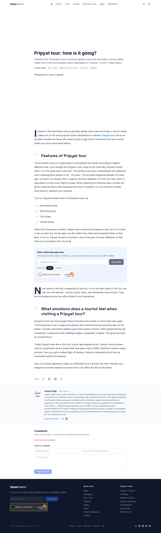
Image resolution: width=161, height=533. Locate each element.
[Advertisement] (80, 29)
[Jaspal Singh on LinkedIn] (67, 419)
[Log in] (149, 4)
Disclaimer (88, 526)
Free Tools (88, 498)
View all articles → (52, 419)
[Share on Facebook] (49, 379)
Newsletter (113, 4)
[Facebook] (139, 526)
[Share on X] (43, 379)
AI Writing (124, 494)
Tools (67, 4)
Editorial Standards (91, 512)
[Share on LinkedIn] (55, 379)
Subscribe (116, 262)
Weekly (59, 268)
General (93, 68)
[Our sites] (25, 4)
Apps (102, 4)
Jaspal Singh (40, 68)
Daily (50, 268)
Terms (79, 526)
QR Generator (126, 505)
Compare (87, 501)
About (86, 508)
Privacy (72, 526)
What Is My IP (125, 512)
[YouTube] (146, 526)
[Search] (144, 4)
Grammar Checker (127, 491)
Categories (88, 494)
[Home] (51, 4)
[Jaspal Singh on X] (63, 419)
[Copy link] (61, 379)
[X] (136, 526)
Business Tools (89, 4)
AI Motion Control (127, 498)
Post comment (43, 472)
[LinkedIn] (143, 526)
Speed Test (125, 508)
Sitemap (97, 526)
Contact (87, 515)
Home (86, 491)
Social (58, 4)
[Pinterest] (150, 526)
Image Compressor (128, 501)
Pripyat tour (108, 135)
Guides (76, 4)
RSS (103, 526)
